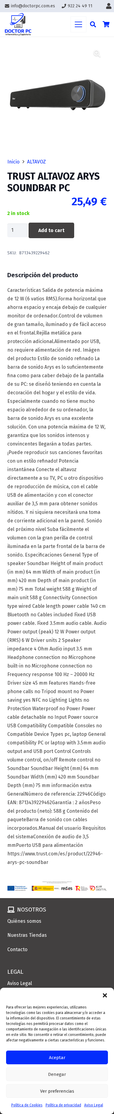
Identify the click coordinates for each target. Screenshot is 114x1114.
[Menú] (78, 24)
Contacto (17, 949)
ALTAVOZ (36, 162)
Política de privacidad (63, 1105)
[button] (105, 995)
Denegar (57, 1074)
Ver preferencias (57, 1091)
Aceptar (57, 1057)
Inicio (13, 162)
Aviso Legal (93, 1105)
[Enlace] (110, 6)
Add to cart (51, 230)
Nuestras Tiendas (27, 935)
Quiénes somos (24, 921)
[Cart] (106, 24)
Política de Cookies (27, 1105)
